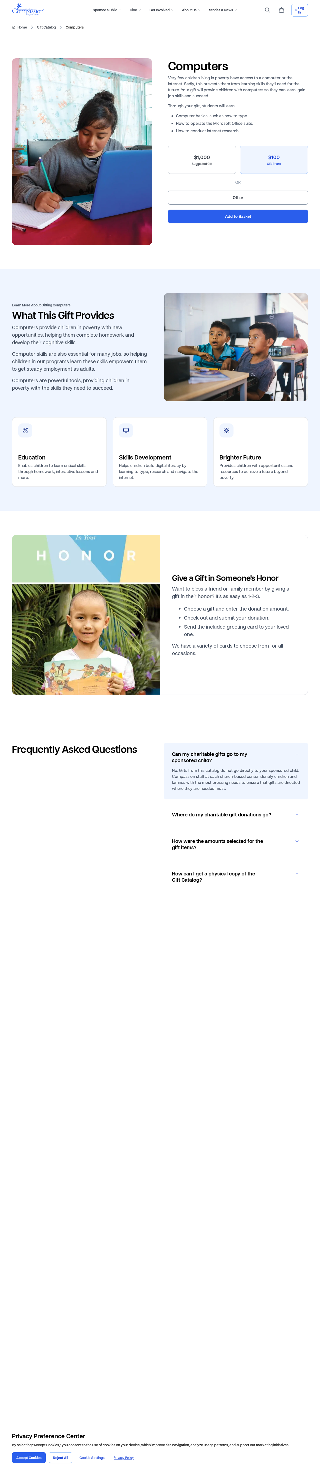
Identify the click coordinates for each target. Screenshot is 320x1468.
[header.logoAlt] (28, 14)
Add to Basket (238, 216)
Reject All (60, 1457)
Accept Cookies (29, 1457)
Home (22, 27)
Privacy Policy (124, 1457)
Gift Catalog (46, 27)
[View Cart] (282, 10)
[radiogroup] (238, 175)
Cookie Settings (92, 1457)
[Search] (268, 10)
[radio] (202, 160)
